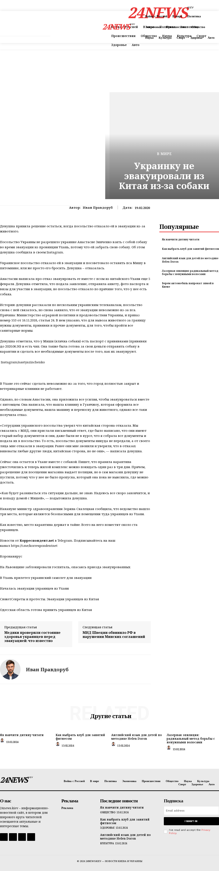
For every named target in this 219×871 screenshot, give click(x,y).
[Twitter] (22, 837)
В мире (164, 153)
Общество (107, 812)
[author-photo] (3, 741)
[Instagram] (13, 837)
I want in (191, 821)
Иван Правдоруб (98, 207)
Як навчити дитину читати (180, 239)
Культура (107, 843)
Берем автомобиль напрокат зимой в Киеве (188, 284)
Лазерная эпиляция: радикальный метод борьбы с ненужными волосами (190, 272)
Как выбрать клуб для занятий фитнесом (190, 249)
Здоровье (107, 828)
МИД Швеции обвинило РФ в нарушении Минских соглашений (114, 635)
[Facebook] (4, 837)
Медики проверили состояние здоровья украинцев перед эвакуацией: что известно (32, 637)
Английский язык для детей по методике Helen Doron (190, 259)
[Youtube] (31, 837)
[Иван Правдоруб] (10, 669)
